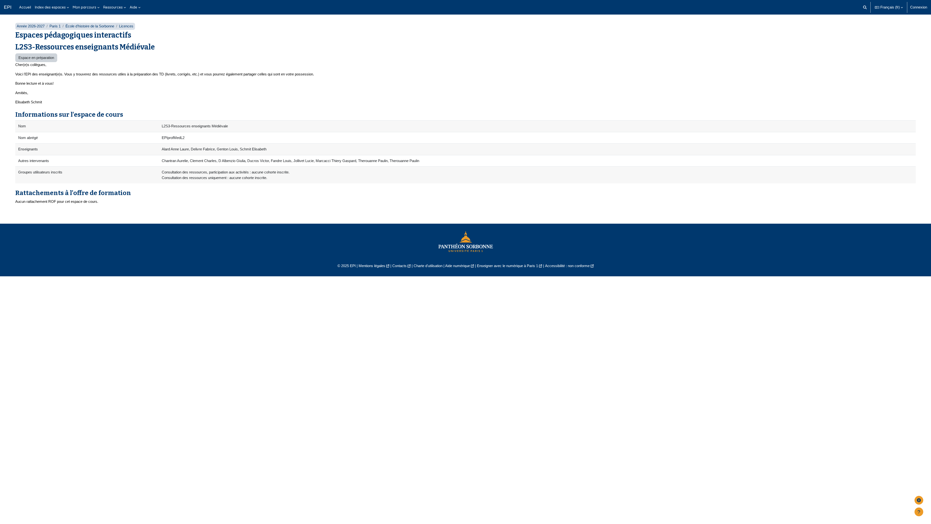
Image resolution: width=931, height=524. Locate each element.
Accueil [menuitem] (25, 7)
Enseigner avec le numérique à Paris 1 (507, 266)
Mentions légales (372, 266)
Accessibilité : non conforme (567, 266)
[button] (865, 7)
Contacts (399, 266)
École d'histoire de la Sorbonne (89, 26)
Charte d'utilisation (428, 266)
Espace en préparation (36, 58)
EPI (7, 7)
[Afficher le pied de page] (919, 512)
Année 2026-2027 (31, 26)
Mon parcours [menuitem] (84, 7)
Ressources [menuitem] (113, 7)
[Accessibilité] (919, 500)
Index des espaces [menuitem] (50, 7)
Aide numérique (457, 266)
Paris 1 (55, 26)
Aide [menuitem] (133, 7)
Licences (126, 26)
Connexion (918, 7)
